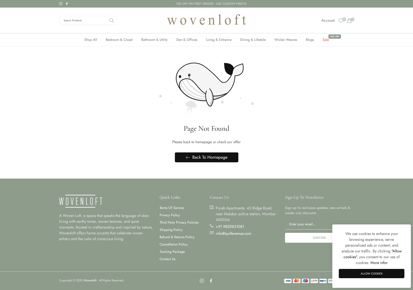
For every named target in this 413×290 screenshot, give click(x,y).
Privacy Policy (170, 215)
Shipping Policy (171, 229)
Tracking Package (172, 251)
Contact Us (167, 258)
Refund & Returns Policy (177, 237)
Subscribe (319, 238)
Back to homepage (209, 157)
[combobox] (88, 20)
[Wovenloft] (206, 20)
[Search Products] (111, 20)
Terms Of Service (172, 207)
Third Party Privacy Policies (179, 222)
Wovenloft (90, 280)
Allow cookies (371, 274)
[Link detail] (60, 3)
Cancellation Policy (174, 244)
